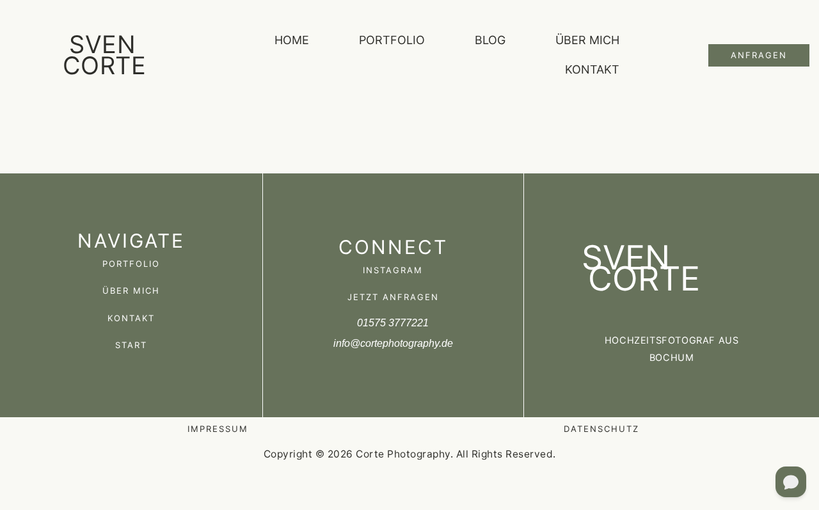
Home (291, 40)
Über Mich (587, 40)
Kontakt (592, 69)
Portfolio (392, 40)
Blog (490, 40)
